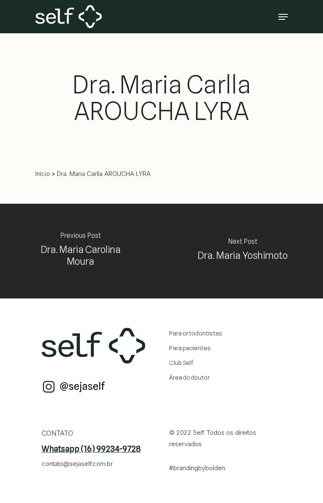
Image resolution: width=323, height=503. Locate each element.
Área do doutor (189, 377)
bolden (215, 468)
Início (42, 174)
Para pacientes (190, 348)
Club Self (181, 363)
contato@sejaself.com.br (77, 464)
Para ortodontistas (195, 333)
